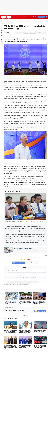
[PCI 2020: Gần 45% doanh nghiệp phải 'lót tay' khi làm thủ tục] (11, 296)
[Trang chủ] (1, 20)
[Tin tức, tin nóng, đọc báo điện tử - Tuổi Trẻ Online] (6, 17)
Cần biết (25, 16)
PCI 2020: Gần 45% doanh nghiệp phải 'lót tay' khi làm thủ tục (11, 302)
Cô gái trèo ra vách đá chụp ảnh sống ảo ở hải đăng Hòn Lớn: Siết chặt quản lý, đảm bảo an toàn (10, 332)
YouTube (20, 16)
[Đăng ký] (40, 311)
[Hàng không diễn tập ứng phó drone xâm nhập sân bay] (40, 325)
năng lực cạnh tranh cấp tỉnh (16, 282)
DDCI (10, 87)
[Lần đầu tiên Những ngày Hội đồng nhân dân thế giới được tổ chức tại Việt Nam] (25, 340)
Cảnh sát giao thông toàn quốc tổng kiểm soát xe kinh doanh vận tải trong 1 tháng (40, 346)
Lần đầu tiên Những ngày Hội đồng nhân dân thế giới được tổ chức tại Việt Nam (25, 346)
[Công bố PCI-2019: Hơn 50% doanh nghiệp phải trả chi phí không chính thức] (39, 296)
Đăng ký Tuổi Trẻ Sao (41, 16)
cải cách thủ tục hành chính (10, 284)
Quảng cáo (30, 16)
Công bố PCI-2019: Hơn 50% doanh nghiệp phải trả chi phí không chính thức (39, 302)
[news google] (41, 33)
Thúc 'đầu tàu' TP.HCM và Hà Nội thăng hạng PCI (22, 248)
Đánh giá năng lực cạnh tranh (23, 284)
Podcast (16, 16)
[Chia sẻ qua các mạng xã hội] (37, 263)
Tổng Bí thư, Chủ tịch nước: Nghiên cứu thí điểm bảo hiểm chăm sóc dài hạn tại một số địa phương (25, 332)
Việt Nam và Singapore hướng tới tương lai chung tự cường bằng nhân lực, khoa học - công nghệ (10, 347)
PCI (8, 282)
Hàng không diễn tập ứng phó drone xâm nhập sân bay (40, 331)
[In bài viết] (2, 42)
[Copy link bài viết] (34, 263)
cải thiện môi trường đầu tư (33, 282)
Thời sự (5, 23)
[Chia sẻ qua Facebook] (31, 263)
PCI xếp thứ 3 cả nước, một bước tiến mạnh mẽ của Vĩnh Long (25, 302)
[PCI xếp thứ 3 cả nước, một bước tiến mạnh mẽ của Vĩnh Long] (25, 296)
